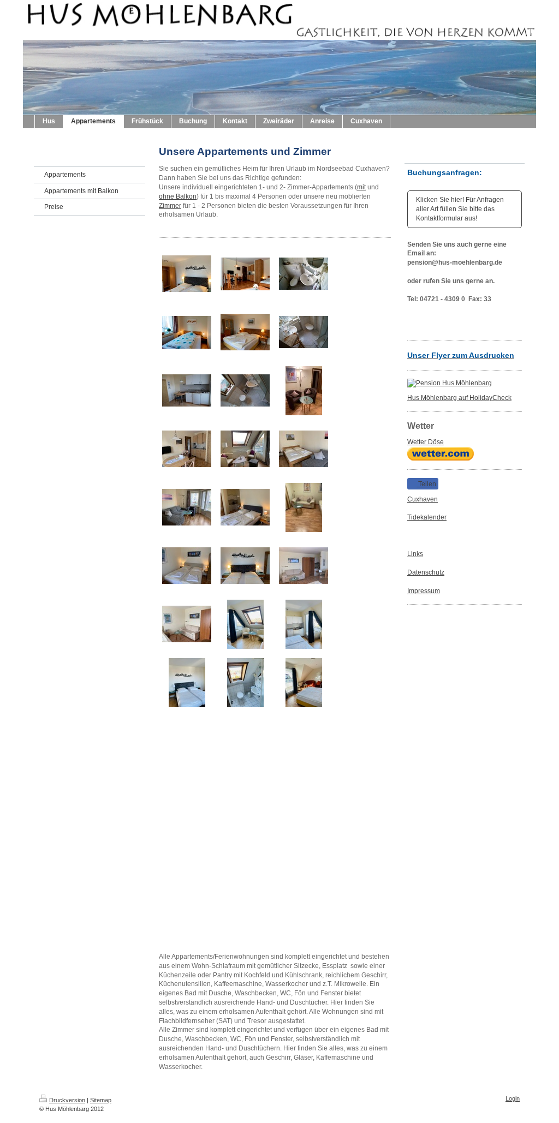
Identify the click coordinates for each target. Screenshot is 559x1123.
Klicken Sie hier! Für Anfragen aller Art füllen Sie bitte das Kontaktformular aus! (460, 209)
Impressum (423, 591)
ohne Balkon (178, 196)
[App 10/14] (245, 332)
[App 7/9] (303, 274)
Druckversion (67, 1100)
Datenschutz (425, 572)
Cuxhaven (422, 499)
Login (513, 1098)
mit (361, 187)
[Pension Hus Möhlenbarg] (464, 383)
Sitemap (100, 1100)
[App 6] (245, 274)
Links (415, 554)
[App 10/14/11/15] (186, 390)
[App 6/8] (186, 332)
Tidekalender (427, 517)
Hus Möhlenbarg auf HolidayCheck (459, 398)
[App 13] (304, 390)
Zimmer (170, 206)
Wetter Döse (425, 442)
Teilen (426, 484)
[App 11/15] (245, 390)
